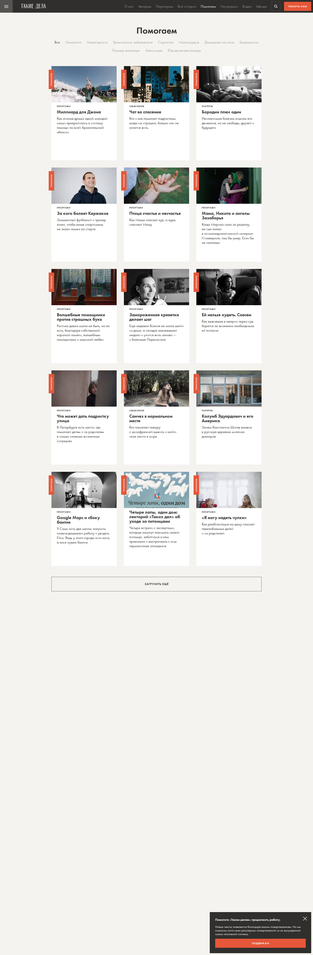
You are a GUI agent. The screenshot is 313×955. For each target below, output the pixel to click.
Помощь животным (126, 50)
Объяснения (136, 106)
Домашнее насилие (219, 42)
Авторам (144, 6)
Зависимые (153, 50)
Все (57, 42)
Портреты (207, 106)
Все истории (187, 6)
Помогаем (208, 6)
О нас (129, 6)
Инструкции (229, 6)
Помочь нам (297, 6)
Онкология (73, 42)
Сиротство (166, 42)
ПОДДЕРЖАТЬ (260, 943)
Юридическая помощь (184, 50)
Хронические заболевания (133, 42)
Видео (247, 6)
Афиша (261, 6)
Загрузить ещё (157, 584)
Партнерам (164, 6)
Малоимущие (189, 42)
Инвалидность (97, 42)
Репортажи (63, 106)
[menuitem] (6, 6)
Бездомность (249, 42)
